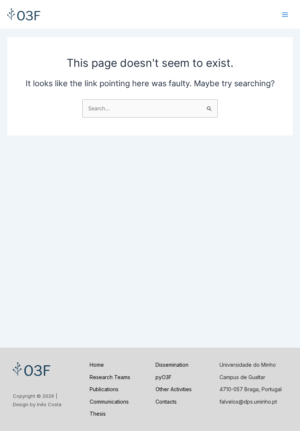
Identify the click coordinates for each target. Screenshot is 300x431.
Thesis (98, 414)
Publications (104, 389)
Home (97, 365)
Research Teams (110, 377)
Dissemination (171, 365)
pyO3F (163, 377)
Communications (109, 401)
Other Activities (173, 389)
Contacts (166, 401)
